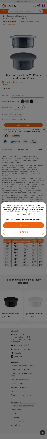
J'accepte (24, 225)
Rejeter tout (23, 232)
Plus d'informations (13, 219)
